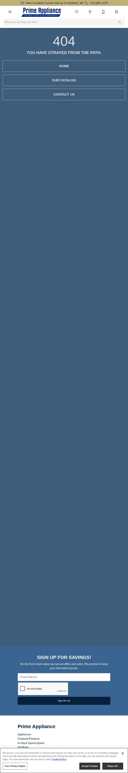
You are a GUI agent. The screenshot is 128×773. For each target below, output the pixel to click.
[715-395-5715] (103, 12)
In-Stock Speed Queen (31, 743)
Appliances (24, 734)
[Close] (122, 753)
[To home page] (41, 12)
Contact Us (64, 94)
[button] (10, 12)
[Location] (90, 12)
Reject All (113, 766)
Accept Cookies (90, 766)
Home (64, 66)
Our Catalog (64, 80)
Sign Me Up (64, 700)
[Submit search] (119, 22)
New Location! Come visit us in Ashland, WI (54, 3)
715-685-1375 (98, 3)
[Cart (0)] (117, 12)
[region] (64, 760)
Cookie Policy (59, 759)
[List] (77, 12)
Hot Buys (23, 747)
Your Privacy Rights (14, 766)
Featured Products (29, 738)
